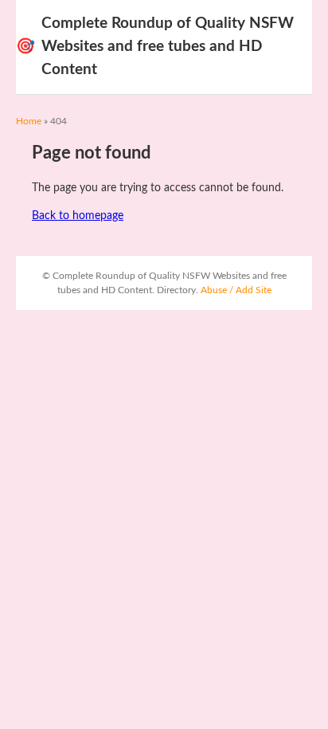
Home (28, 121)
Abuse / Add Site (236, 290)
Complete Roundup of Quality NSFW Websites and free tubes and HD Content (155, 46)
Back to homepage (77, 215)
